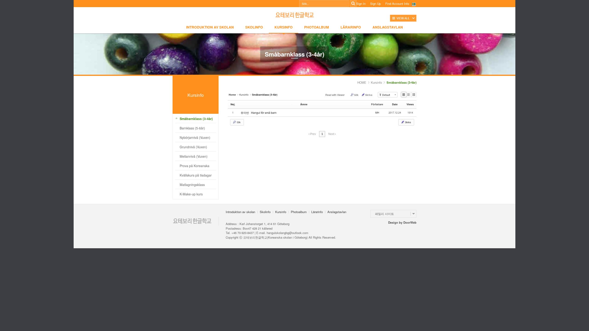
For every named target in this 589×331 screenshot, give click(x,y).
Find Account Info (397, 4)
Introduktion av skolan (210, 27)
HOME (361, 82)
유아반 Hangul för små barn (260, 112)
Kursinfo (283, 27)
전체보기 (403, 18)
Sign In (361, 4)
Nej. (233, 104)
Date (395, 104)
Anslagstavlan (387, 27)
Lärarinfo (351, 27)
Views (410, 104)
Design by (402, 222)
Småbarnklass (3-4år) (401, 82)
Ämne (303, 104)
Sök (356, 95)
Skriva (368, 95)
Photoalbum (316, 27)
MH (377, 112)
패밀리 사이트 (384, 213)
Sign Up (375, 4)
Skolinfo (254, 27)
